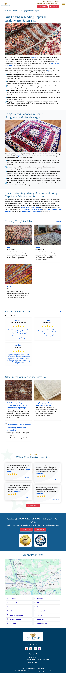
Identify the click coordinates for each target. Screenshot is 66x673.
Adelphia (40, 599)
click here (10, 65)
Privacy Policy (32, 668)
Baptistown (41, 619)
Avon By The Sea (15, 619)
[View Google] (30, 649)
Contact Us (40, 530)
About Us (24, 668)
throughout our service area (31, 211)
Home (8, 11)
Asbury (12, 611)
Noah (9, 247)
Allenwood (13, 607)
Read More (17, 491)
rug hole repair (26, 209)
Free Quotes (55, 6)
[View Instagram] (39, 649)
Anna (37, 247)
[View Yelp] (26, 649)
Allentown (40, 603)
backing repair (37, 209)
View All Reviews (33, 506)
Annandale (41, 607)
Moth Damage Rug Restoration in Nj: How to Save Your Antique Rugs (17, 405)
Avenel (39, 615)
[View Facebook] (35, 649)
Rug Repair (16, 11)
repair (34, 57)
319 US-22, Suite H (38, 658)
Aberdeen (13, 599)
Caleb (9, 287)
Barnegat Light (42, 623)
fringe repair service (22, 156)
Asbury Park (41, 611)
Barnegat (13, 623)
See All (58, 221)
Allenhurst (13, 603)
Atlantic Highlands (16, 615)
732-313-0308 (43, 6)
